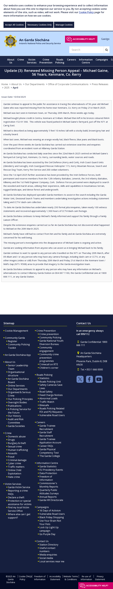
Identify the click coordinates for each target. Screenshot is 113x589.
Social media (46, 558)
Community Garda (15, 337)
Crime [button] (20, 59)
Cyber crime (14, 463)
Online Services (16, 385)
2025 (6, 87)
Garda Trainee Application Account (50, 441)
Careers (40, 422)
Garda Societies (16, 426)
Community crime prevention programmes (49, 358)
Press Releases (100, 84)
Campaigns (42, 507)
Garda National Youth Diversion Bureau (51, 342)
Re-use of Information (86, 578)
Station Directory (48, 544)
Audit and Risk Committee (16, 421)
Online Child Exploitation (14, 471)
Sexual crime (15, 446)
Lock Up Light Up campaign (49, 529)
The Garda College (49, 456)
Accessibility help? (84, 39)
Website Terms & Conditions (71, 578)
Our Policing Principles (20, 399)
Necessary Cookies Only (40, 24)
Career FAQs (46, 446)
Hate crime (14, 477)
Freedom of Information (46, 478)
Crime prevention (49, 334)
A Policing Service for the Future (19, 411)
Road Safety (46, 391)
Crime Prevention (46, 330)
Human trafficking (18, 450)
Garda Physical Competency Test (49, 451)
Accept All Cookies (14, 24)
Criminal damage (17, 460)
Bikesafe (44, 405)
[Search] (106, 49)
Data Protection (48, 473)
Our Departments (35, 84)
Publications (14, 405)
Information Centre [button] (86, 61)
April (15, 87)
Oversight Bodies (17, 402)
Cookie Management (16, 330)
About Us (16, 84)
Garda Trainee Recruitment (47, 427)
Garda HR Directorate (51, 500)
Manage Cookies (64, 24)
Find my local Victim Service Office (18, 509)
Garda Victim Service (19, 487)
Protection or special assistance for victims (19, 502)
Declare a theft (16, 497)
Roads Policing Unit (50, 381)
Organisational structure (16, 373)
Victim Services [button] (31, 61)
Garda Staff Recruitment (46, 434)
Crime (8, 433)
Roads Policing (44, 374)
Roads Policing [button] (59, 61)
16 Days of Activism (50, 510)
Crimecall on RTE (48, 364)
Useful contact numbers (47, 549)
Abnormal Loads (48, 398)
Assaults (12, 453)
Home (4, 84)
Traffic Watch (46, 401)
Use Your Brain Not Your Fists (50, 522)
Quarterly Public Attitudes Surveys (49, 491)
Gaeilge (105, 39)
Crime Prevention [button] (45, 61)
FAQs (29, 576)
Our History (14, 415)
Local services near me (51, 561)
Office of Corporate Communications (68, 84)
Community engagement (46, 349)
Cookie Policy (86, 12)
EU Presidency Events (51, 469)
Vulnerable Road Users (52, 415)
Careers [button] (71, 59)
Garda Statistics (47, 466)
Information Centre (47, 463)
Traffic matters (16, 466)
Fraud (11, 456)
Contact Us (42, 541)
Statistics (44, 378)
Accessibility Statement (55, 578)
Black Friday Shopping (51, 517)
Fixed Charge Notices (51, 395)
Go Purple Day (47, 534)
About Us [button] (10, 61)
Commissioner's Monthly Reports (48, 485)
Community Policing (50, 337)
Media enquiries (48, 554)
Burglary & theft (17, 443)
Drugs (11, 439)
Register (12, 341)
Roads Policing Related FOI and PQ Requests (51, 410)
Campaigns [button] (102, 59)
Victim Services (13, 484)
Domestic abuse (17, 436)
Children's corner (48, 367)
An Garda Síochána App (18, 355)
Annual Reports (48, 496)
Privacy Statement (100, 578)
